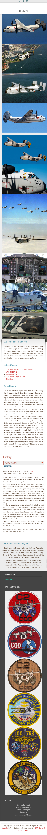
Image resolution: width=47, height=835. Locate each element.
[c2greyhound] (23, 5)
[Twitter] (19, 1)
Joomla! (5, 828)
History (32, 471)
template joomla (46, 562)
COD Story (11, 463)
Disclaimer (9, 579)
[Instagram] (27, 1)
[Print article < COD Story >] (42, 462)
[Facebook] (23, 1)
